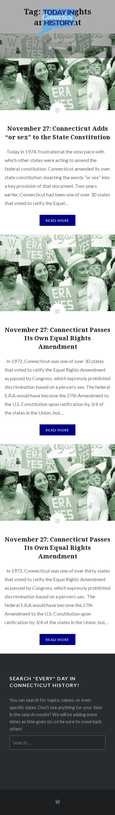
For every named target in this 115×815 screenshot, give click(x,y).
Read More (58, 220)
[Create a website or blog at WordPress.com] (58, 802)
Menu (60, 48)
